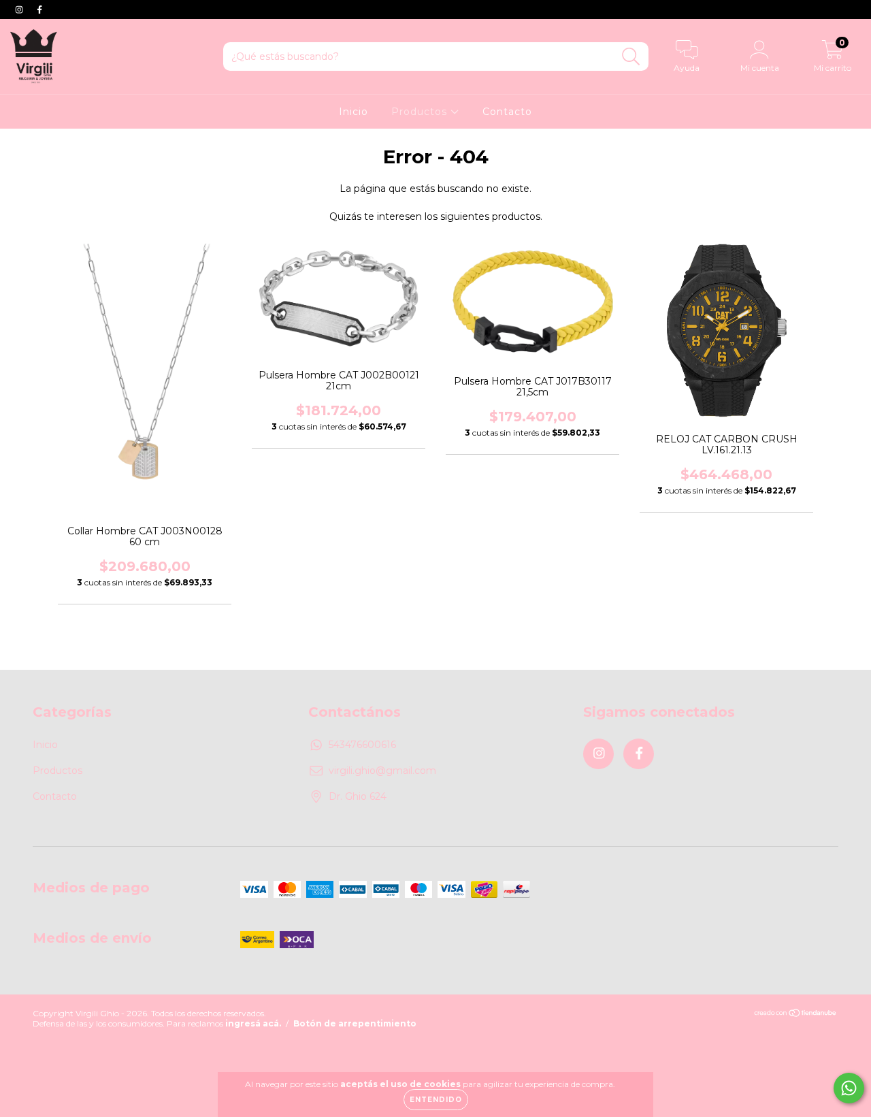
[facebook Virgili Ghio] (39, 9)
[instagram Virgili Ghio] (20, 9)
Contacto (507, 112)
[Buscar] (631, 57)
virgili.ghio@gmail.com (382, 770)
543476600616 (362, 745)
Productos (420, 112)
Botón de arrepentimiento (354, 1023)
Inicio (353, 112)
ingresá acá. (253, 1023)
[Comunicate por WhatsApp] (849, 1088)
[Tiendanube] (795, 1014)
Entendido (436, 1099)
